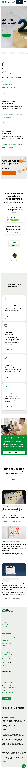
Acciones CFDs (5, 624)
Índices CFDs (5, 626)
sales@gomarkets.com (7, 692)
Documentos (5, 665)
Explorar (9, 316)
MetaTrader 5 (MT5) (6, 643)
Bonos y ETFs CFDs (6, 633)
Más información (9, 173)
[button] (24, 2)
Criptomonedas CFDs (7, 631)
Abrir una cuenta (6, 658)
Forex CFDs (4, 622)
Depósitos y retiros (6, 656)
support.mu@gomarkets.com (9, 687)
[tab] (14, 242)
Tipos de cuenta (6, 652)
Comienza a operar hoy (14, 452)
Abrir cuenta (19, 2)
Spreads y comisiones (7, 654)
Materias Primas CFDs (7, 629)
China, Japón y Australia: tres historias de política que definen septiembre (13, 511)
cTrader (4, 645)
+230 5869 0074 (7, 683)
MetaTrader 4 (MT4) (7, 641)
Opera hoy (6, 35)
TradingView (5, 640)
